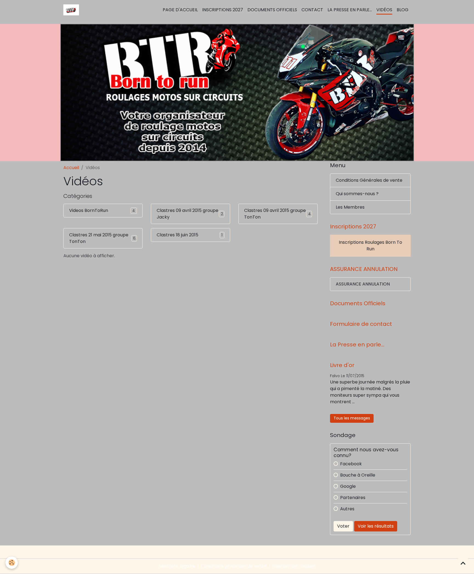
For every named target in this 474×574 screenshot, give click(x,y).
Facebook (351, 464)
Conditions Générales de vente (369, 180)
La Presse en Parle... (350, 10)
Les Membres (350, 207)
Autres (347, 509)
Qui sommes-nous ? (357, 194)
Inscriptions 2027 (222, 10)
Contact (312, 10)
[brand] (72, 9)
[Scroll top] (463, 563)
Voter (343, 526)
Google (348, 486)
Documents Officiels (272, 10)
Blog (402, 10)
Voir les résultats (376, 526)
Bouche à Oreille (357, 475)
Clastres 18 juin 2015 (177, 235)
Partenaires (352, 497)
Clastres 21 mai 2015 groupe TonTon (98, 238)
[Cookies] (11, 562)
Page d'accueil (180, 10)
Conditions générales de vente (234, 566)
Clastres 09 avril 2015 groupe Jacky (187, 213)
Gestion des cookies (293, 566)
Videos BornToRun (88, 210)
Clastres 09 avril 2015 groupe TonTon (275, 213)
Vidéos (384, 10)
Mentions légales (177, 566)
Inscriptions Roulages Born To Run (370, 245)
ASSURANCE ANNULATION (363, 284)
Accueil (71, 167)
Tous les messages (352, 418)
